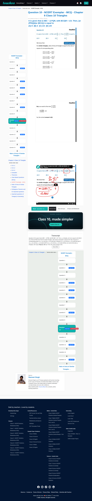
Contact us (29, 492)
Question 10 (18, 121)
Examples (14, 172)
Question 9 (12, 113)
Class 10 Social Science (35, 442)
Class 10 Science (33, 436)
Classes (29, 3)
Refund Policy (54, 492)
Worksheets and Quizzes (35, 420)
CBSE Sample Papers (73, 438)
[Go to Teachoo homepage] (9, 3)
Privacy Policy (46, 492)
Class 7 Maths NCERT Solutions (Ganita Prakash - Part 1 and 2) (55, 420)
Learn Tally (70, 418)
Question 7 (12, 100)
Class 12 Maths (33, 444)
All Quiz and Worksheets (73, 208)
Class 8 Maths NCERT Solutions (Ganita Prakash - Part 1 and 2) (55, 427)
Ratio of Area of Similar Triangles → (17, 154)
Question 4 (17, 81)
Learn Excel (70, 416)
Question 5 (17, 87)
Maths (36, 3)
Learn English (71, 413)
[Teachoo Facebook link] (38, 486)
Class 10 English (33, 439)
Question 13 (12, 141)
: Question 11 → (39, 209)
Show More (55, 246)
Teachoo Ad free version (35, 418)
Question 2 (17, 68)
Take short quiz (61, 208)
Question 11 (12, 128)
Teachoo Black (42, 386)
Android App (13, 413)
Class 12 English (33, 447)
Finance (52, 3)
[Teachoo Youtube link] (50, 486)
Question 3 (12, 74)
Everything (20, 3)
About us (23, 492)
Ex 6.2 (13, 168)
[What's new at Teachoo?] (77, 3)
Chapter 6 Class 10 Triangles (14, 8)
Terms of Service (37, 492)
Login (86, 3)
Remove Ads (52, 208)
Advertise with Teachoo (65, 492)
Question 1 (12, 61)
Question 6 (17, 94)
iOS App (12, 416)
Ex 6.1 (13, 165)
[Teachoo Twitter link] (46, 486)
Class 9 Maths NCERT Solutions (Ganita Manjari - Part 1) (56, 434)
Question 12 (17, 134)
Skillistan (31, 423)
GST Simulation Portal (34, 426)
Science (44, 3)
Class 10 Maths (33, 433)
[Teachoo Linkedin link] (53, 486)
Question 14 (17, 147)
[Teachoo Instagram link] (42, 486)
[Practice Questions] (80, 3)
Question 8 (17, 107)
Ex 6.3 (13, 170)
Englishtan (70, 431)
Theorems (14, 175)
